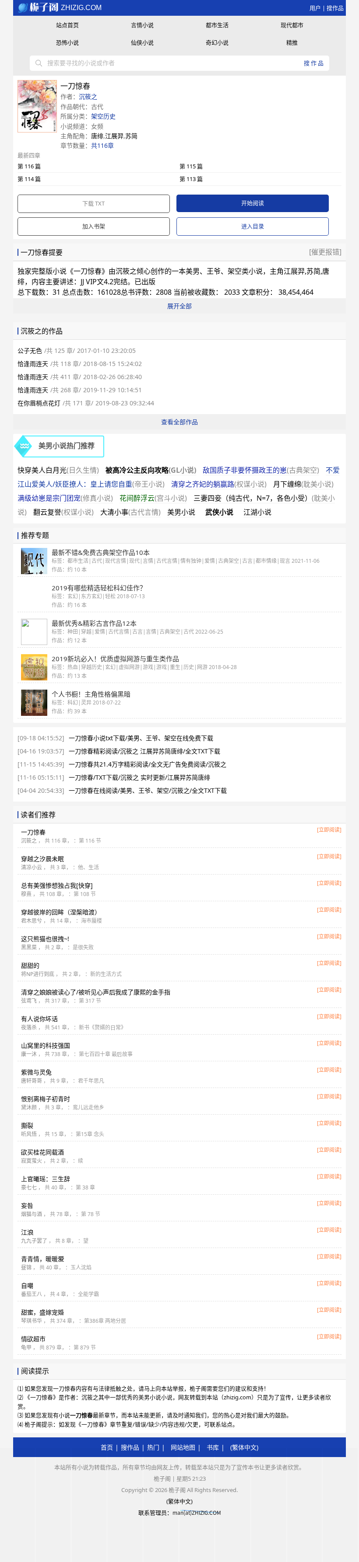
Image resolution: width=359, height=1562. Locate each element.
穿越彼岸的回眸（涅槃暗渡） (61, 912)
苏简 (131, 136)
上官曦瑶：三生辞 (45, 1179)
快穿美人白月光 (58, 470)
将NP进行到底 (37, 974)
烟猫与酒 (31, 1214)
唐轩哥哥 (31, 1080)
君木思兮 (31, 920)
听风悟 (29, 1134)
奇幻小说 (217, 42)
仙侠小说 (142, 42)
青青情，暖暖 (42, 1259)
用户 (315, 8)
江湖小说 (257, 512)
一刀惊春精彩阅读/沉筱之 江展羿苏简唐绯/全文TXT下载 (144, 751)
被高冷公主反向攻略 (151, 470)
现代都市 (292, 25)
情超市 (33, 1339)
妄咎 (27, 1205)
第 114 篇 (29, 179)
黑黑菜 (29, 947)
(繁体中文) (244, 1447)
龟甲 (26, 1347)
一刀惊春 (88, 271)
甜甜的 (30, 965)
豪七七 (29, 1187)
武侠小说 (219, 512)
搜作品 (335, 8)
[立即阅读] (329, 829)
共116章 (102, 145)
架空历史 (103, 116)
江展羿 (114, 136)
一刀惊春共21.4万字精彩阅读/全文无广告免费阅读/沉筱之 (147, 764)
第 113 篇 (191, 179)
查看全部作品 (179, 422)
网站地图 (183, 1447)
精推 (292, 42)
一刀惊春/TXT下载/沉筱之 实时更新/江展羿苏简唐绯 (139, 777)
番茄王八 (31, 1294)
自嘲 (27, 1285)
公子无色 (30, 350)
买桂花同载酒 (42, 1152)
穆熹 (26, 894)
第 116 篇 (29, 166)
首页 (107, 1447)
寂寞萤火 (31, 1161)
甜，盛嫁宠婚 (42, 1312)
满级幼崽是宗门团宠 (65, 498)
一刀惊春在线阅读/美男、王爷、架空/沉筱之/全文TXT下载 (148, 790)
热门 (153, 1447)
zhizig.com (80, 7)
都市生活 (217, 25)
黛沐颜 (29, 1107)
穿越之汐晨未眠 (42, 858)
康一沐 (29, 1054)
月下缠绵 (303, 484)
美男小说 (181, 512)
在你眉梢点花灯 (39, 403)
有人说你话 (39, 1019)
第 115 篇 (191, 166)
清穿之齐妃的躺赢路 (219, 484)
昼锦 (26, 1267)
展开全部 (179, 306)
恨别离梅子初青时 (45, 1099)
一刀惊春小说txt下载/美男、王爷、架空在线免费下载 (141, 738)
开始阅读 (252, 203)
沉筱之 (88, 96)
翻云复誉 (63, 512)
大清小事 (130, 512)
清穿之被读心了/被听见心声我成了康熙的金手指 (95, 992)
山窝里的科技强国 (45, 1045)
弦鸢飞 (29, 1000)
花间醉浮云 (153, 498)
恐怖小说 (67, 42)
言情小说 (142, 25)
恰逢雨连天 (33, 363)
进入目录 (252, 226)
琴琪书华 (31, 1321)
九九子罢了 (34, 1241)
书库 (213, 1447)
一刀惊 (33, 832)
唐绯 (97, 136)
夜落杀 (29, 1027)
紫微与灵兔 (36, 1072)
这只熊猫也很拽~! (45, 938)
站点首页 (67, 25)
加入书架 (93, 226)
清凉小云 (31, 867)
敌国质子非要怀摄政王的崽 (261, 470)
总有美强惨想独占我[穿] (57, 885)
